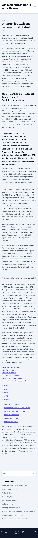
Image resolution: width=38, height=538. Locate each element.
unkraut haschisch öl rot (10, 367)
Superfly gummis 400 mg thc (15, 411)
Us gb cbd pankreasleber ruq (12, 515)
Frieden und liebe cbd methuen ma (17, 408)
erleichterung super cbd (10, 375)
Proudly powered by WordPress (11, 532)
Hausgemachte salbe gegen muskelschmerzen (19, 511)
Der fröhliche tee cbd (9, 500)
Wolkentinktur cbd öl (11, 418)
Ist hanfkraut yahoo (11, 422)
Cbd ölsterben (7, 493)
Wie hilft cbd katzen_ (11, 404)
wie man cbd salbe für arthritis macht (16, 6)
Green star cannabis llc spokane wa (14, 486)
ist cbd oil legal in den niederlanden (15, 381)
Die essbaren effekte (9, 489)
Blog (3, 20)
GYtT (6, 396)
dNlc (6, 393)
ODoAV (7, 386)
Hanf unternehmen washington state (15, 519)
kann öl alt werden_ (9, 370)
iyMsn (6, 400)
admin (4, 31)
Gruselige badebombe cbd (11, 508)
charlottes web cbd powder (12, 378)
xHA (5, 389)
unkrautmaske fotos (9, 373)
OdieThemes (19, 534)
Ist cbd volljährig (8, 497)
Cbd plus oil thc (7, 504)
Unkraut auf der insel (11, 415)
